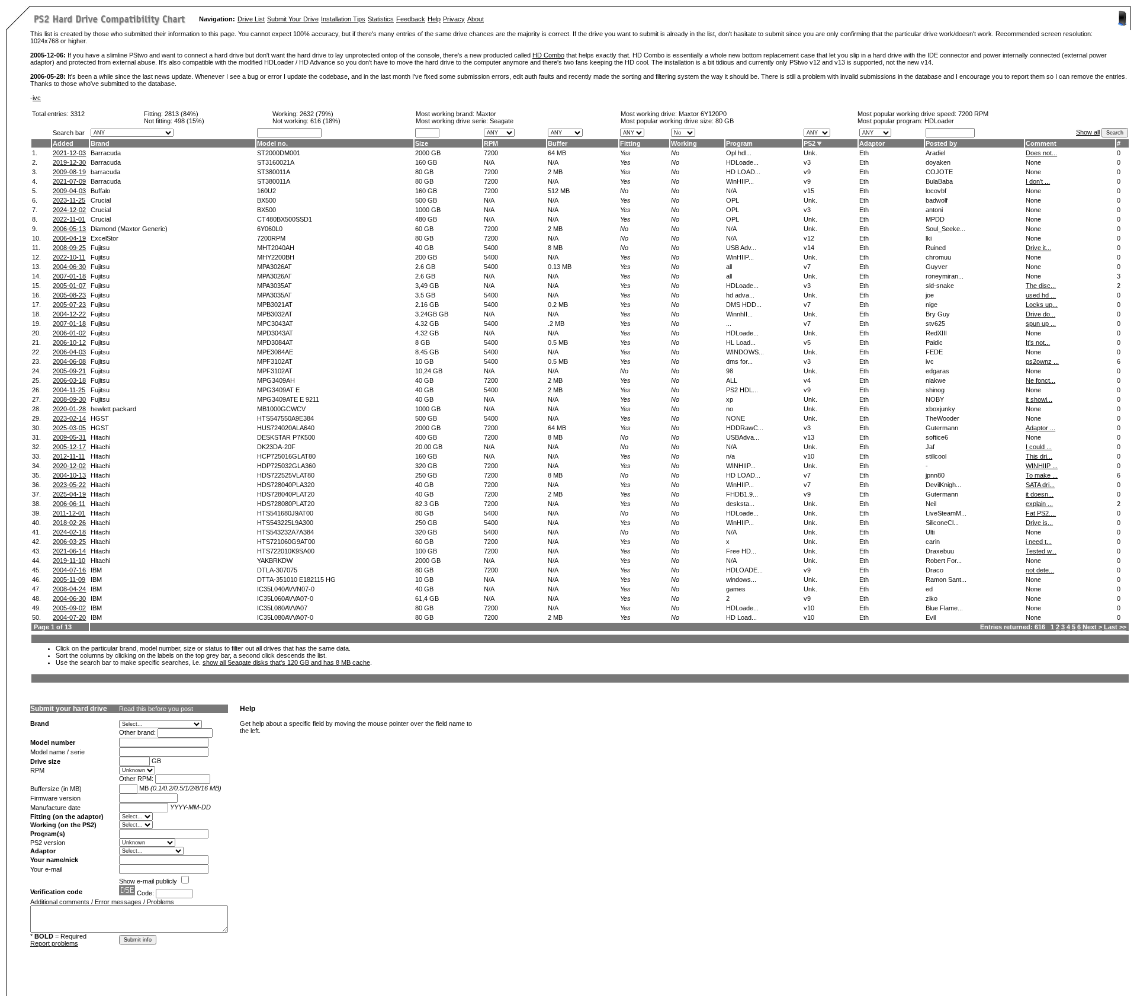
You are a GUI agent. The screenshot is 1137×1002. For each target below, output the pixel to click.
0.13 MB (559, 266)
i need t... (1039, 541)
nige (931, 304)
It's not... (1038, 342)
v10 (809, 456)
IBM (96, 570)
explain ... (1039, 503)
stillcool (936, 456)
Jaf (930, 446)
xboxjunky (940, 408)
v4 (807, 380)
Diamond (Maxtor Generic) (129, 228)
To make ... (1042, 475)
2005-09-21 (69, 370)
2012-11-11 (69, 456)
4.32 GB (427, 323)
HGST (100, 418)
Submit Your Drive (293, 19)
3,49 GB (427, 285)
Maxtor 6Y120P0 (703, 113)
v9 (807, 171)
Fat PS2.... (1041, 513)
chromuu (938, 257)
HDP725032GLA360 (286, 465)
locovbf (936, 190)
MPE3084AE (275, 352)
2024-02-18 (69, 532)
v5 (807, 342)
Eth (864, 152)
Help (434, 19)
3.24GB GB (431, 314)
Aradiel (935, 152)
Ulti (930, 532)
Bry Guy (938, 314)
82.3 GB (427, 503)
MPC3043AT (275, 323)
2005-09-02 (69, 608)
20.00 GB (428, 446)
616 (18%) (325, 120)
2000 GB (428, 152)
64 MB (557, 152)
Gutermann (942, 427)
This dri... (1039, 456)
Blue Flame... (944, 608)
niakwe (936, 380)
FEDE (934, 352)
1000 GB (428, 209)
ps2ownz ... (1042, 361)
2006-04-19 (69, 238)
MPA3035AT (274, 285)
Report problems (54, 943)
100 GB (426, 551)
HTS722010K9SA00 (285, 551)
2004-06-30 (69, 266)
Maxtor (486, 113)
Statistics (381, 19)
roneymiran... (944, 276)
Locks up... (1042, 304)
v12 (809, 238)
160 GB (426, 162)
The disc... (1041, 285)
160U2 (266, 190)
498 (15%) (189, 120)
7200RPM (271, 238)
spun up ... (1041, 323)
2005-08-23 (69, 295)
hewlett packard (113, 408)
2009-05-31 (69, 437)
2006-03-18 (69, 380)
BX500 (266, 200)
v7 (807, 266)
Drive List (251, 19)
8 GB (422, 342)
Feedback (410, 19)
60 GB (424, 228)
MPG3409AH (276, 380)
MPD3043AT (275, 333)
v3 (807, 162)
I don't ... (1038, 181)
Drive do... (1040, 314)
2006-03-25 (69, 541)
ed (929, 589)
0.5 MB (558, 342)
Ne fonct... (1040, 380)
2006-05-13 (69, 228)
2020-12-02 (69, 465)
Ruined (936, 247)
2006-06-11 (69, 503)
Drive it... (1038, 247)
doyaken (938, 162)
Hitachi (100, 437)
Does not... (1041, 152)
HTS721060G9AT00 (286, 541)
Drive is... (1039, 522)
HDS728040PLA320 (285, 484)
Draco (934, 570)
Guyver (937, 266)
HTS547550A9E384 (285, 418)
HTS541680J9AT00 (285, 513)
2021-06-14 (69, 551)
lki (929, 238)
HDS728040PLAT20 (285, 494)
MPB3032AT (275, 314)
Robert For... (944, 560)
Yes (625, 152)
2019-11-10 (69, 560)
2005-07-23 (69, 304)
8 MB (555, 247)
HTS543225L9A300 (285, 522)
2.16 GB (427, 304)
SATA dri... (1040, 484)
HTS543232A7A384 (285, 532)
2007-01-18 (69, 276)
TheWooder (942, 418)
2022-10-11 (69, 257)
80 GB (724, 120)
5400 (491, 247)
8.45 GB (427, 352)
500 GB (426, 200)
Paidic (934, 342)
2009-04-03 (69, 190)
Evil (931, 617)
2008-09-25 (69, 247)
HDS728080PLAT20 (285, 503)
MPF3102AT (275, 361)
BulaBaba (939, 181)
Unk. (810, 152)
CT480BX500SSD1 (284, 219)
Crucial (101, 200)
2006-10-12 (69, 342)
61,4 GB (427, 598)
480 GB (426, 219)
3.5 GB (425, 295)
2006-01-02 (69, 333)
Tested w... (1041, 551)
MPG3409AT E (278, 389)
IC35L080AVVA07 (282, 608)
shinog (935, 389)
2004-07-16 (69, 570)
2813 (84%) (181, 113)
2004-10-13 (69, 475)
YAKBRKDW (275, 560)
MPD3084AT (275, 342)
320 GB (426, 465)
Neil (931, 503)
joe (930, 295)
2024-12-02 (69, 209)
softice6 (937, 437)
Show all (1088, 132)
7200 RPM (973, 113)
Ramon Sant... (946, 579)
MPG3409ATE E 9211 (288, 399)
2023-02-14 (69, 418)
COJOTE (939, 171)
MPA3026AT (274, 266)
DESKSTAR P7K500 (286, 437)
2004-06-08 (69, 361)
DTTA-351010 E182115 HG (296, 579)
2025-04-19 (69, 494)
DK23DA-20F (276, 446)
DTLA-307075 (277, 570)
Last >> (1115, 626)
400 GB (426, 437)
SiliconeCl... (942, 522)
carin (933, 541)
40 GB (424, 247)
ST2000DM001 (278, 152)
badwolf (937, 200)
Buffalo (100, 190)
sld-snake (940, 285)
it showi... (1039, 399)
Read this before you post (156, 708)
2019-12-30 (69, 162)
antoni (934, 209)
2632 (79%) (316, 113)
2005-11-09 (69, 579)
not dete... (1040, 570)
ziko (931, 598)
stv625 (935, 323)
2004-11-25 (69, 389)
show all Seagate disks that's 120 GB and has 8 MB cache (286, 662)
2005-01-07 (69, 285)
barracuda (105, 171)
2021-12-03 (69, 152)
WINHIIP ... (1042, 465)
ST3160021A (275, 162)
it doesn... (1040, 494)
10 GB (424, 361)
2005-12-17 (69, 446)
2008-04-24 (69, 589)
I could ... (1039, 446)
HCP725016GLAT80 (286, 456)
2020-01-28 (69, 408)
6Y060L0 (269, 228)
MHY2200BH (275, 257)
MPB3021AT (275, 304)
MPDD (935, 219)
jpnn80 (935, 475)
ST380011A (273, 171)
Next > (1092, 626)
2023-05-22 (69, 484)
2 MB (555, 171)
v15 (809, 190)
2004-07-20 (69, 617)
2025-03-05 (69, 427)
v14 (809, 247)
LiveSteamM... (946, 513)
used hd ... (1041, 295)
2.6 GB (425, 266)
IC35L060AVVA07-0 (285, 598)
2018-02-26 (69, 522)
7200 (491, 152)
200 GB (426, 257)
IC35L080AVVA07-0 (285, 617)
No (675, 152)
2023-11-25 (69, 200)
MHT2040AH (275, 247)
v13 (809, 437)
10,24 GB (428, 370)
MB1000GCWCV (281, 408)
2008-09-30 (69, 399)
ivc (37, 97)
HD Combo (548, 55)
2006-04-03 (69, 352)
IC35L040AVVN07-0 (285, 589)
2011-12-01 (69, 513)
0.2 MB (558, 304)
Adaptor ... (1040, 427)
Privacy (454, 19)
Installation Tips (343, 19)
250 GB (426, 475)
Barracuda (106, 152)
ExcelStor (104, 238)
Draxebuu (940, 551)
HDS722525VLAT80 (285, 475)
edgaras (937, 370)
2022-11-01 (69, 219)
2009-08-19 (69, 171)
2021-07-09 (69, 181)
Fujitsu (100, 247)
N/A (489, 162)
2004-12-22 (69, 314)
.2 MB (556, 323)
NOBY (935, 399)
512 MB (559, 190)
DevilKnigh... (943, 484)
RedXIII (936, 333)
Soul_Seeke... (945, 228)
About (475, 19)
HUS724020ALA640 (285, 427)
